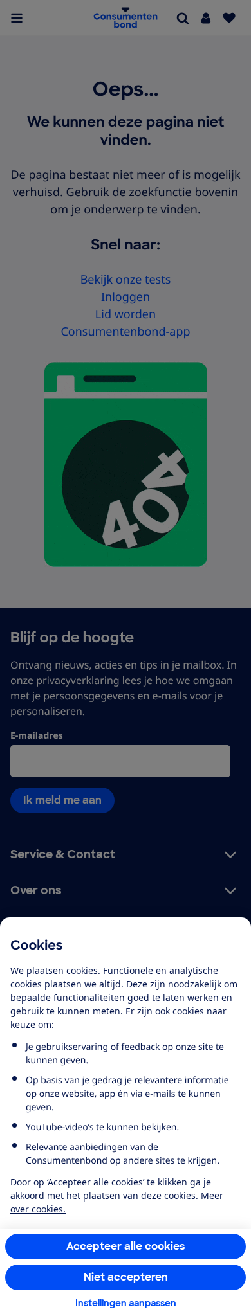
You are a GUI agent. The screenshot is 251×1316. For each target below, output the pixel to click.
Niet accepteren (126, 1277)
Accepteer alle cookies (125, 1246)
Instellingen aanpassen (125, 1303)
